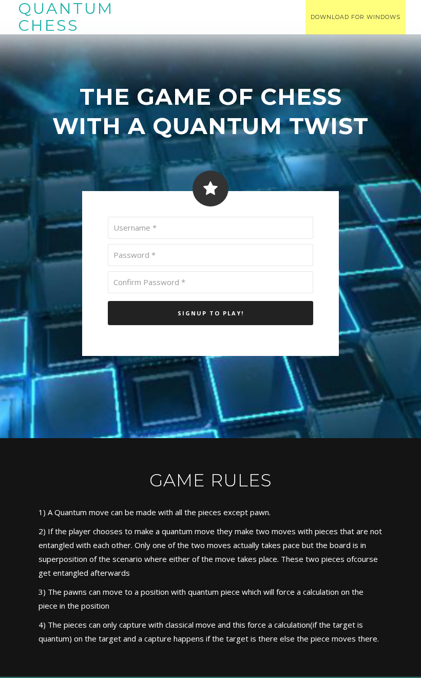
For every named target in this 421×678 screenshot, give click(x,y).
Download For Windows (355, 17)
